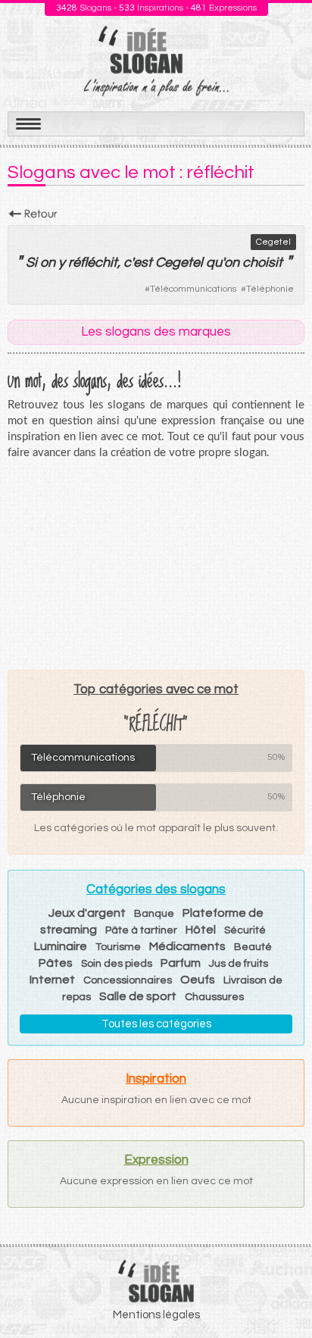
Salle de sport (137, 996)
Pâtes (56, 963)
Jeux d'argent (87, 913)
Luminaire (60, 946)
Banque (154, 913)
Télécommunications (193, 289)
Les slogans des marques (156, 332)
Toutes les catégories (156, 1024)
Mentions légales (156, 1315)
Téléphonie (270, 289)
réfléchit (92, 262)
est (142, 262)
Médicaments (187, 946)
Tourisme (118, 947)
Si (31, 262)
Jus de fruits (238, 963)
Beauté (253, 947)
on (47, 262)
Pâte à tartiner (141, 930)
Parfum (181, 963)
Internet (52, 980)
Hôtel (201, 930)
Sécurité (245, 930)
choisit (262, 262)
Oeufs (197, 980)
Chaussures (214, 997)
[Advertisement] (156, 564)
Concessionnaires (127, 980)
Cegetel (273, 242)
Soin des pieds (116, 963)
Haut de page (282, 1293)
